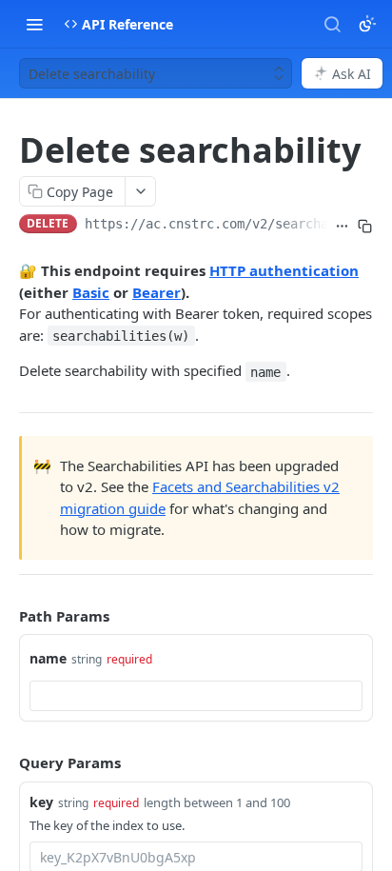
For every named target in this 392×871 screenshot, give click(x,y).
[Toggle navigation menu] (34, 24)
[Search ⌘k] (332, 24)
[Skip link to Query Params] (5, 763)
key (41, 802)
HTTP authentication (284, 270)
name (48, 658)
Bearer (156, 292)
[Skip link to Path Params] (5, 616)
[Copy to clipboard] (365, 225)
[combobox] (196, 696)
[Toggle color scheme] (367, 24)
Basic (90, 292)
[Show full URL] (342, 225)
